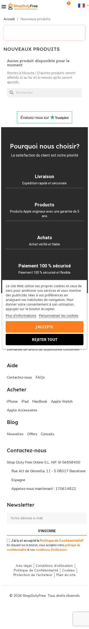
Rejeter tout (44, 339)
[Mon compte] (74, 5)
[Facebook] (24, 609)
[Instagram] (34, 609)
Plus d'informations (21, 315)
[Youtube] (44, 609)
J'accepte (44, 326)
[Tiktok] (65, 609)
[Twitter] (54, 609)
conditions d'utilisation (51, 549)
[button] (61, 5)
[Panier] (67, 5)
